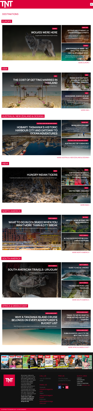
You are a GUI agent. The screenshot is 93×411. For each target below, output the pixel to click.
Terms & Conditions (82, 383)
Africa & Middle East (51, 313)
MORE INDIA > (85, 205)
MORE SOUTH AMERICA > (81, 300)
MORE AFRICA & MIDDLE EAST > (79, 347)
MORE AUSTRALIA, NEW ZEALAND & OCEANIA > (73, 157)
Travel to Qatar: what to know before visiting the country (78, 317)
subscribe (80, 381)
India (55, 171)
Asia (55, 76)
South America (53, 265)
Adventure (85, 122)
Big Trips (85, 217)
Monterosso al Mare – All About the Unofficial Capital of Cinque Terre (77, 50)
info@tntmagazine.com (46, 390)
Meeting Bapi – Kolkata (79, 191)
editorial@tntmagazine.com (46, 402)
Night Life (85, 27)
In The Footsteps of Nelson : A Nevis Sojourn (76, 239)
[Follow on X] (63, 387)
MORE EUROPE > (84, 63)
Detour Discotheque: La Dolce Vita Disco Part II (78, 31)
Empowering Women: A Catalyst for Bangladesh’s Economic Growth (77, 175)
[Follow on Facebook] (59, 387)
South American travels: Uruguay (32, 269)
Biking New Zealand (80, 125)
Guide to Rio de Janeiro (79, 268)
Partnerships (81, 380)
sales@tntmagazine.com (46, 396)
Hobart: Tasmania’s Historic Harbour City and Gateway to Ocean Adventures (36, 130)
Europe (55, 28)
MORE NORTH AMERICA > (81, 252)
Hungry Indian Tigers (42, 175)
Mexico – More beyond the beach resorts (77, 221)
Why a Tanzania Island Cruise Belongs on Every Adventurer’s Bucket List (34, 320)
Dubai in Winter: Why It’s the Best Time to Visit (76, 334)
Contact (79, 378)
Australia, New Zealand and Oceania (47, 123)
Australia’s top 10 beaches (77, 143)
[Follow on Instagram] (66, 387)
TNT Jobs (79, 385)
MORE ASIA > (85, 110)
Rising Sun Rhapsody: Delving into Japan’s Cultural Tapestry (79, 80)
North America (53, 218)
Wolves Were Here (44, 32)
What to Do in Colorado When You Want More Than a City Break (33, 223)
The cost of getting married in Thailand (35, 81)
